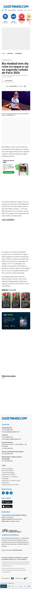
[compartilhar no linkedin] (21, 586)
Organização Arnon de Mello (10, 484)
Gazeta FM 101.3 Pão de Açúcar (11, 480)
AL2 (29, 10)
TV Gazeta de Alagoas (8, 472)
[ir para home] (16, 6)
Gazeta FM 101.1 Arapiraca (10, 476)
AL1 (25, 10)
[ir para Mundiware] (8, 578)
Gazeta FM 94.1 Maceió (8, 474)
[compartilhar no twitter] (9, 586)
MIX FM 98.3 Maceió (8, 470)
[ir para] (7, 502)
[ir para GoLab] (21, 578)
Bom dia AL (20, 10)
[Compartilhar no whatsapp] (13, 586)
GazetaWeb (5, 478)
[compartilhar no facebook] (17, 586)
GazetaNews (5, 482)
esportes (10, 53)
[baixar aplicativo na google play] (6, 326)
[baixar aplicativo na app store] (13, 326)
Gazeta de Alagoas (7, 468)
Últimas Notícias (12, 10)
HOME (3, 53)
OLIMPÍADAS (18, 53)
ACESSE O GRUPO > (8, 172)
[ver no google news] (28, 586)
